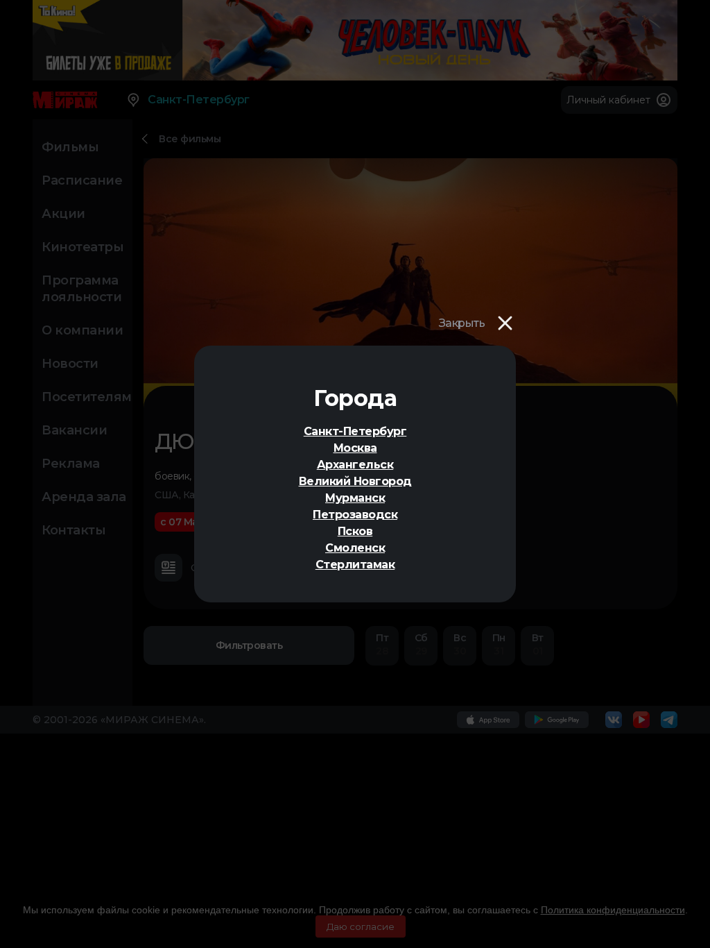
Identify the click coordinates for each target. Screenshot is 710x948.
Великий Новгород (355, 481)
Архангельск (355, 464)
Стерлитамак (355, 564)
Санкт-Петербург (355, 431)
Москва (355, 448)
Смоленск (355, 548)
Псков (355, 531)
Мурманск (355, 498)
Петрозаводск (355, 514)
